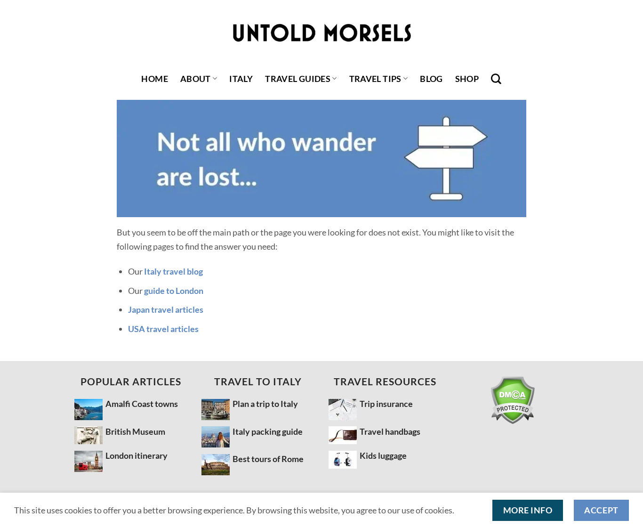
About (195, 78)
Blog (431, 78)
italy (241, 78)
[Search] (496, 78)
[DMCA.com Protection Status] (512, 400)
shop (467, 78)
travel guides (297, 78)
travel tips (375, 78)
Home (154, 78)
